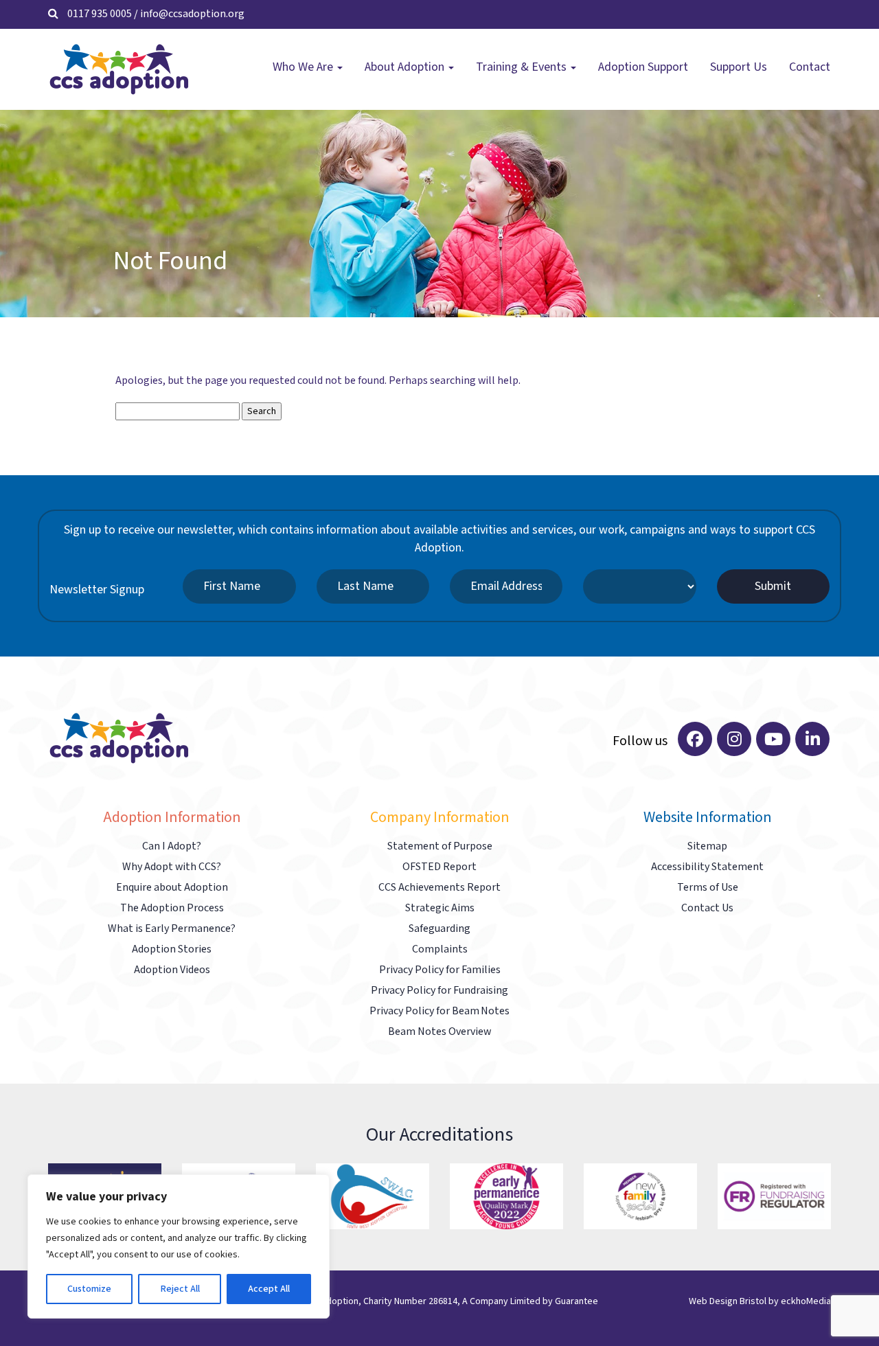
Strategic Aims (440, 908)
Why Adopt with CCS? (171, 867)
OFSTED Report (439, 867)
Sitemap (707, 846)
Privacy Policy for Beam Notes (439, 1011)
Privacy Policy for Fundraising (439, 990)
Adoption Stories (172, 949)
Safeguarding (439, 929)
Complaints (440, 949)
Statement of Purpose (439, 846)
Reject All (180, 1289)
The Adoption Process (172, 908)
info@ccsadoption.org (192, 14)
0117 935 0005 (99, 14)
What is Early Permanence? (172, 929)
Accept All (269, 1289)
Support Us (738, 67)
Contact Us (707, 908)
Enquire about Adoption (172, 887)
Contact (809, 67)
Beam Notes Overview (439, 1032)
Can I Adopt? (171, 846)
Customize (89, 1289)
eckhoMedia (806, 1301)
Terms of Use (707, 887)
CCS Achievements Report (439, 887)
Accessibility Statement (707, 867)
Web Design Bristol (727, 1301)
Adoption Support (643, 67)
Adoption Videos (172, 970)
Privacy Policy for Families (440, 970)
